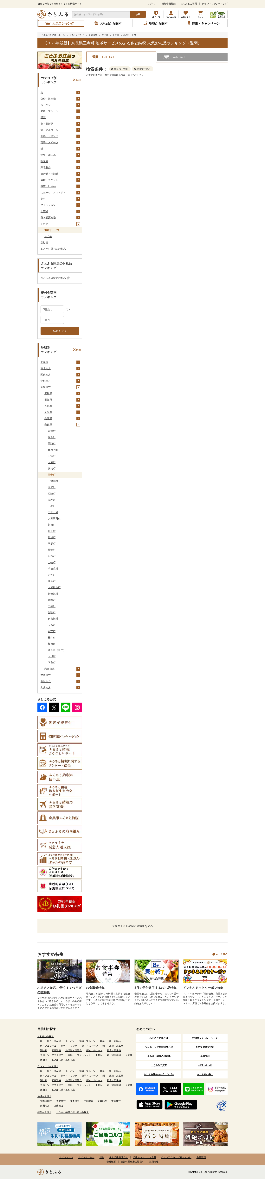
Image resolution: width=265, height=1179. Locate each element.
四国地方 (46, 681)
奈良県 (48, 424)
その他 (44, 223)
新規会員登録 (169, 3)
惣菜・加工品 (48, 154)
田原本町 (53, 449)
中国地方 (46, 675)
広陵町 (51, 493)
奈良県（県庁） (57, 650)
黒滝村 (51, 549)
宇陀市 (51, 443)
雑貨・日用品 (48, 186)
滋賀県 (48, 399)
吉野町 (51, 574)
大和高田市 (54, 518)
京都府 (48, 405)
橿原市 (51, 643)
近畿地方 (46, 387)
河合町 (51, 437)
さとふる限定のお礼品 (53, 278)
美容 (43, 198)
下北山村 (53, 512)
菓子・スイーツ (49, 142)
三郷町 (51, 506)
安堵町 (51, 468)
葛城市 (51, 600)
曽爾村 (51, 431)
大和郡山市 (54, 587)
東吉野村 (53, 618)
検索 (138, 14)
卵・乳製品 (47, 123)
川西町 (51, 524)
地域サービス (52, 230)
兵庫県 (48, 418)
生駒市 (51, 612)
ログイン (152, 3)
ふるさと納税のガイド (156, 14)
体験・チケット (49, 180)
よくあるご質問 (189, 3)
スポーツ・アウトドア (53, 192)
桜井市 (51, 637)
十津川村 (53, 481)
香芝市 (51, 631)
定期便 (44, 242)
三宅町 (51, 606)
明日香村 (53, 568)
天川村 (51, 656)
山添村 (51, 455)
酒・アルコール (49, 130)
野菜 (43, 117)
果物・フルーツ (49, 111)
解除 (78, 80)
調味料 (44, 161)
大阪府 (48, 412)
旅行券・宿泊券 (49, 173)
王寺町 (51, 474)
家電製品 (46, 167)
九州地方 (46, 687)
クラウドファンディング (215, 3)
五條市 (51, 624)
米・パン (46, 104)
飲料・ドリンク (49, 136)
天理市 (51, 499)
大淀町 (51, 462)
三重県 (48, 393)
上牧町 (51, 562)
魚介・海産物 (48, 98)
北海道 (44, 362)
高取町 (51, 487)
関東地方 (46, 374)
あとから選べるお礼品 (53, 248)
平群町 (51, 543)
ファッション (48, 205)
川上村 (51, 531)
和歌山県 (49, 668)
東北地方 (46, 368)
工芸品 (44, 211)
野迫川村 (53, 593)
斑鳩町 (51, 537)
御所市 (51, 556)
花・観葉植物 (48, 217)
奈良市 (51, 581)
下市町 (51, 662)
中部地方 (46, 380)
